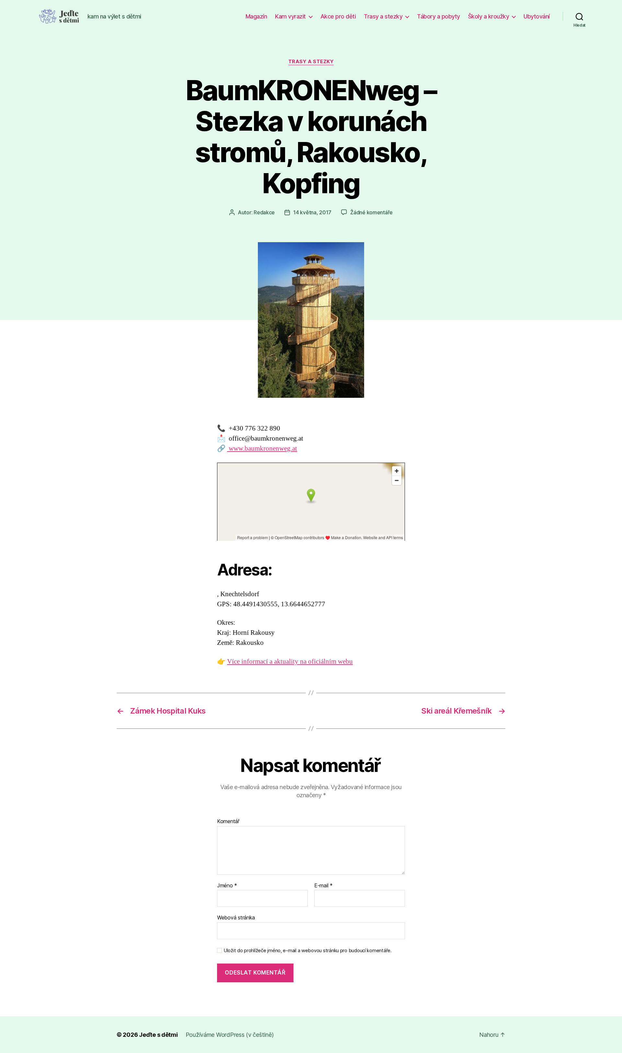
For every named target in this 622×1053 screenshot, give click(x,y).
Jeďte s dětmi (158, 1034)
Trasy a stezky (383, 16)
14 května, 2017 (312, 212)
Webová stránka (236, 917)
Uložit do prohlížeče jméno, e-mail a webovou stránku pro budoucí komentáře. (308, 950)
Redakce (264, 212)
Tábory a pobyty (438, 16)
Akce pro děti (338, 16)
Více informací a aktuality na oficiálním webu (290, 661)
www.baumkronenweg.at (262, 448)
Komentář (228, 821)
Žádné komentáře (371, 212)
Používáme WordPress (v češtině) (230, 1034)
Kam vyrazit (290, 16)
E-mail (323, 886)
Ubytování (537, 16)
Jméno (227, 886)
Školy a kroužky (488, 16)
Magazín (256, 16)
